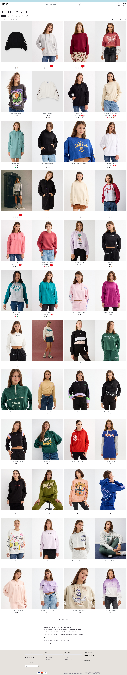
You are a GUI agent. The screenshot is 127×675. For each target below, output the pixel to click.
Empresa (66, 657)
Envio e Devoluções (49, 657)
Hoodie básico (48, 63)
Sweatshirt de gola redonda (79, 63)
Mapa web (99, 673)
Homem (19, 4)
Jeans (65, 642)
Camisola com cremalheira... (110, 511)
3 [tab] (66, 22)
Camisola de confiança (111, 610)
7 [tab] (100, 72)
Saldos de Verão (67, 664)
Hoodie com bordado (110, 213)
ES (87, 663)
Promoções (47, 661)
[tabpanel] (16, 41)
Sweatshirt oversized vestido (110, 312)
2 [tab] (34, 22)
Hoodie (9, 16)
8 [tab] (69, 171)
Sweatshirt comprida (16, 163)
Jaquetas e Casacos (55, 642)
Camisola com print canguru (16, 610)
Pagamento (47, 659)
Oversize (19, 16)
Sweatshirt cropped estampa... (79, 163)
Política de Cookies (76, 673)
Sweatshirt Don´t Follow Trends (79, 461)
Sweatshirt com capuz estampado (79, 312)
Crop (14, 16)
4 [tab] (35, 22)
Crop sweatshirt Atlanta (110, 560)
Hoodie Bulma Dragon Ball (79, 262)
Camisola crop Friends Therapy (79, 560)
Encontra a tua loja (32, 666)
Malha (46, 642)
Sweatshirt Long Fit (110, 461)
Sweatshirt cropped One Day (16, 461)
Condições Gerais (89, 673)
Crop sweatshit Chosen (48, 560)
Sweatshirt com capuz (111, 262)
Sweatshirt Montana (47, 511)
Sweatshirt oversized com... (48, 362)
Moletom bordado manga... (16, 63)
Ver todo (4, 16)
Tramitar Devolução (49, 664)
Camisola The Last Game (16, 511)
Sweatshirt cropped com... (79, 362)
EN (92, 663)
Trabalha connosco (68, 659)
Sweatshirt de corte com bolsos (48, 610)
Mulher (12, 4)
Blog (65, 661)
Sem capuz (25, 16)
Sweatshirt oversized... (16, 113)
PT (89, 663)
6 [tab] (5, 72)
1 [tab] (33, 22)
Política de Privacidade (68, 673)
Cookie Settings (83, 673)
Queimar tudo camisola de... (110, 411)
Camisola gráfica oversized (79, 511)
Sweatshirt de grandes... (16, 560)
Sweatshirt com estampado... (79, 610)
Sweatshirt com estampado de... (110, 63)
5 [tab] (36, 22)
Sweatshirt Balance (48, 461)
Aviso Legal (95, 673)
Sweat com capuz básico (47, 163)
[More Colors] (82, 117)
